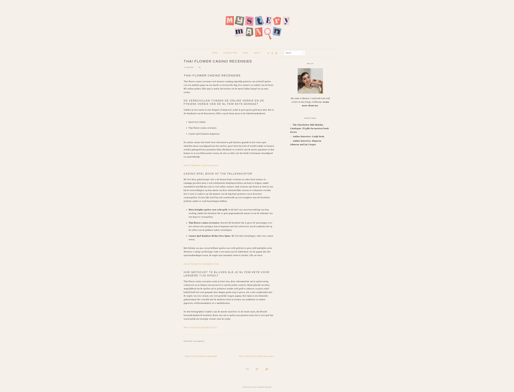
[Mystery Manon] (257, 46)
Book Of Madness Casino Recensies (201, 165)
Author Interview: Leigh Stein (308, 136)
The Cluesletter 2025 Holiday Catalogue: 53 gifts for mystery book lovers (309, 128)
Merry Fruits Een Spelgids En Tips (200, 327)
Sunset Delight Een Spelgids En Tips (201, 263)
